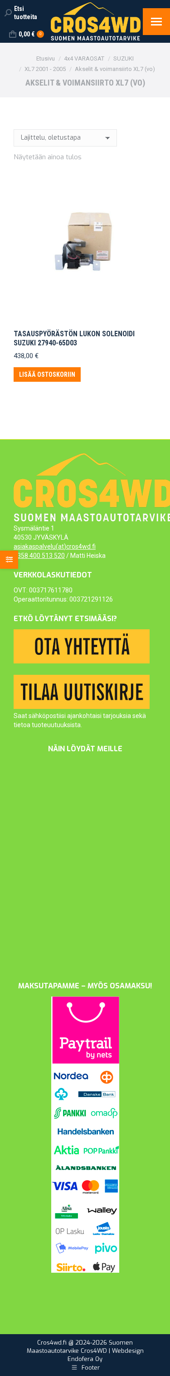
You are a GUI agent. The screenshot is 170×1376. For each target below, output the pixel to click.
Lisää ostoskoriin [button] (47, 374)
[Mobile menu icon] (156, 21)
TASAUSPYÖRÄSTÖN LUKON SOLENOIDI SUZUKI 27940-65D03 (74, 338)
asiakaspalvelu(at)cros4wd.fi (55, 546)
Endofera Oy (85, 1359)
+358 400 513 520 (39, 555)
